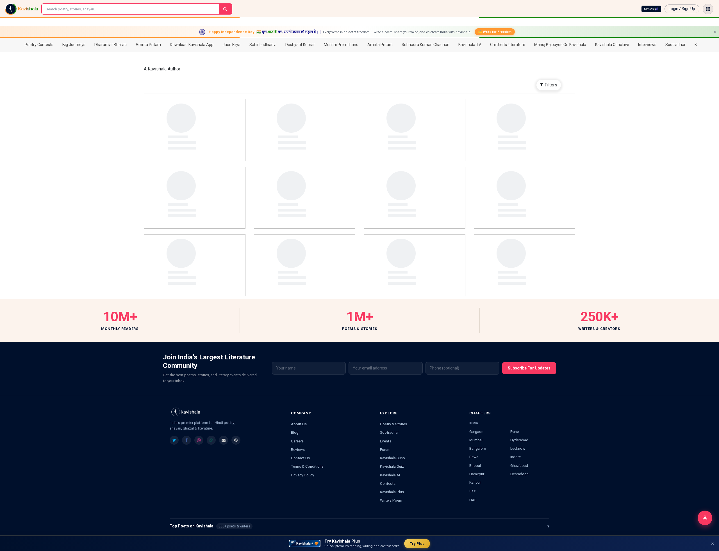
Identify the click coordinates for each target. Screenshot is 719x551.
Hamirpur (476, 474)
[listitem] (174, 440)
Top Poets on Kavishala (359, 526)
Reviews (298, 449)
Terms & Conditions (307, 466)
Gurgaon (476, 431)
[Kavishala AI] (651, 9)
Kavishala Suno (392, 458)
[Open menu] (708, 9)
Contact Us (300, 458)
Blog (295, 432)
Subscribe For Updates (529, 368)
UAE (472, 500)
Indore (515, 456)
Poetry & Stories (393, 424)
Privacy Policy (302, 475)
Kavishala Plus (392, 492)
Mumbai (476, 440)
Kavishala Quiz (392, 466)
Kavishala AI (390, 475)
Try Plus (417, 543)
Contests (387, 483)
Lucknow (517, 448)
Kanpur (475, 482)
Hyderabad (519, 440)
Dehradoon (519, 474)
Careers (297, 441)
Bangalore (477, 448)
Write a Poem (391, 500)
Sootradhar (389, 432)
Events (385, 441)
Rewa (473, 456)
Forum (385, 449)
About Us (299, 424)
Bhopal (475, 465)
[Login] (705, 518)
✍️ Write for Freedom (494, 32)
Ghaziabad (519, 465)
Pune (514, 431)
